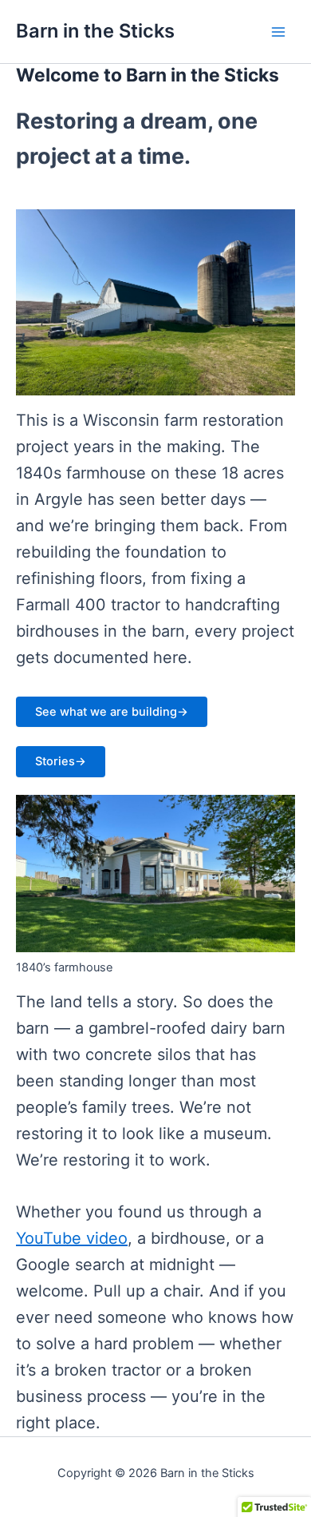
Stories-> (60, 761)
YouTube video (72, 1238)
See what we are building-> (111, 712)
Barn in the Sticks (95, 30)
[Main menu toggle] (278, 32)
